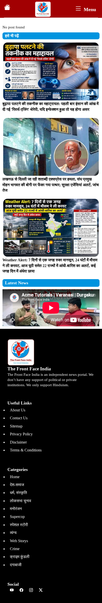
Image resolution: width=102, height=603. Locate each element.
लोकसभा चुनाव (20, 501)
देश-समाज (17, 485)
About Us (17, 410)
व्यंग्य (13, 533)
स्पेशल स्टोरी (19, 525)
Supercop (17, 516)
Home (15, 477)
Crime (15, 549)
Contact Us (18, 418)
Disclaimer (18, 442)
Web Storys (19, 541)
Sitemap (16, 426)
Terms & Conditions (26, 450)
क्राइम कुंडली (19, 557)
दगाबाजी (16, 565)
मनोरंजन (16, 509)
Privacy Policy (21, 434)
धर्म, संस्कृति (18, 493)
